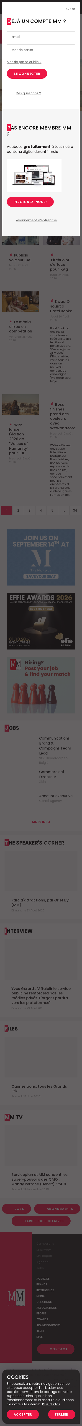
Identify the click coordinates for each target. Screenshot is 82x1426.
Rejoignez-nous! (30, 202)
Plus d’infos (51, 1404)
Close (70, 9)
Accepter (23, 1414)
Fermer (61, 1414)
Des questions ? (28, 93)
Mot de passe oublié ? (24, 62)
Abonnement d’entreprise (36, 220)
